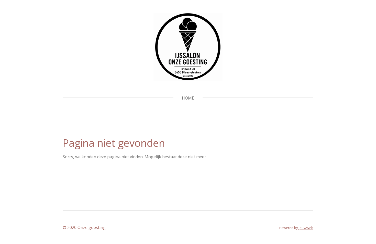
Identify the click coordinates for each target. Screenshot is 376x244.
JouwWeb (306, 227)
